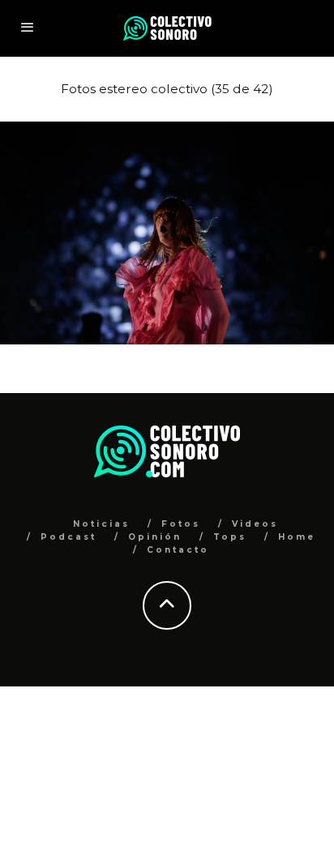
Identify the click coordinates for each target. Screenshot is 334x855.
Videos (255, 524)
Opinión (155, 537)
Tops (229, 537)
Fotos (180, 524)
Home (296, 537)
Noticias (101, 524)
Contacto (178, 550)
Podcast (68, 537)
